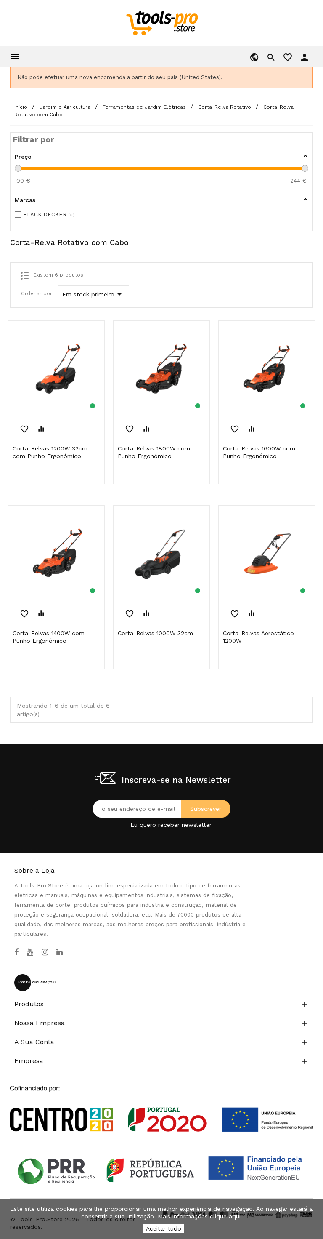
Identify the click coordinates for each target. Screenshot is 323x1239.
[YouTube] (30, 952)
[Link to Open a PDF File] (161, 1100)
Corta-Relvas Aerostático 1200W (258, 637)
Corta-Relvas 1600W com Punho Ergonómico (259, 452)
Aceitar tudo (163, 1228)
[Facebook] (16, 952)
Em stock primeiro (93, 294)
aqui (235, 1216)
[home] (161, 22)
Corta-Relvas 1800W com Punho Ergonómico (154, 452)
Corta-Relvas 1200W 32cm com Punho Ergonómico (50, 452)
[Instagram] (45, 952)
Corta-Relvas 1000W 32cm (155, 633)
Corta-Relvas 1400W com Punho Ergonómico (49, 637)
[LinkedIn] (59, 952)
